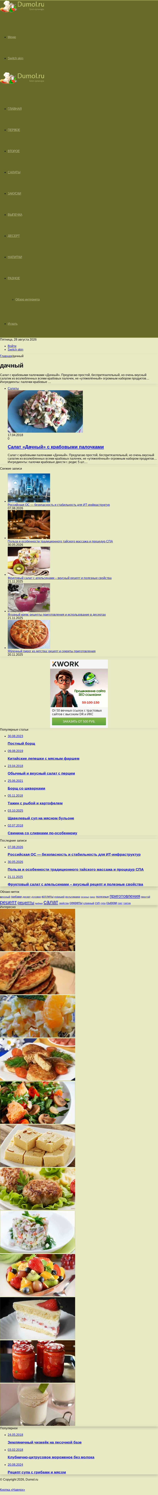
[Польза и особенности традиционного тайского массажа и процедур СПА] (29, 538)
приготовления (125, 896)
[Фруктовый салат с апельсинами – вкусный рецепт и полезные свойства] (29, 574)
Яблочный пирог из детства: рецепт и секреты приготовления (52, 651)
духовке (36, 896)
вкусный (5, 896)
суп (97, 903)
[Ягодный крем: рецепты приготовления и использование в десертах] (29, 611)
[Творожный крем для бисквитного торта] (37, 1338)
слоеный (88, 903)
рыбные (39, 903)
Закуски (14, 193)
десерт (27, 896)
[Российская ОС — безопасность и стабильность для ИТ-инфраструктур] (29, 501)
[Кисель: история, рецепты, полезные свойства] (37, 1424)
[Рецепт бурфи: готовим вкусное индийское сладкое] (37, 1166)
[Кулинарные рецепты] (22, 12)
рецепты (26, 902)
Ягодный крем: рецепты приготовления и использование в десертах (57, 614)
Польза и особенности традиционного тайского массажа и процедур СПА (60, 541)
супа (103, 903)
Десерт (14, 236)
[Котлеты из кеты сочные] (37, 1079)
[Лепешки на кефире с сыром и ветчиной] (37, 993)
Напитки (15, 257)
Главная (6, 356)
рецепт (8, 902)
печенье (85, 897)
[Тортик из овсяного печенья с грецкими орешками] (37, 950)
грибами (16, 896)
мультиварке (72, 896)
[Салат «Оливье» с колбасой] (37, 1252)
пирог (92, 897)
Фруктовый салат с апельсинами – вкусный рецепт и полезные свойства (60, 578)
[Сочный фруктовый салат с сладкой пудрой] (37, 1295)
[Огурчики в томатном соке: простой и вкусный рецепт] (37, 1381)
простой (145, 896)
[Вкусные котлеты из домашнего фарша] (37, 1209)
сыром (111, 903)
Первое (14, 130)
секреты (76, 903)
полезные (102, 896)
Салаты (14, 172)
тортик (127, 903)
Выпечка (15, 214)
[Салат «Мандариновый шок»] (37, 1036)
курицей (59, 896)
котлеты (48, 896)
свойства (64, 903)
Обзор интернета (27, 299)
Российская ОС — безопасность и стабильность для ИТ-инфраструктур (59, 504)
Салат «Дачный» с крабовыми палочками (56, 446)
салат (51, 902)
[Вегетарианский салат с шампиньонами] (37, 1122)
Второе (14, 151)
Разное (14, 278)
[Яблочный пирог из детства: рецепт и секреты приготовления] (29, 647)
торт (120, 903)
